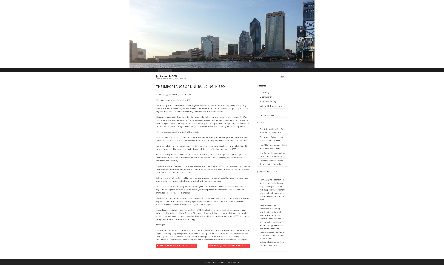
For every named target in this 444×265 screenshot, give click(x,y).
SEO (189, 95)
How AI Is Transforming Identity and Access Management (274, 147)
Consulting (264, 92)
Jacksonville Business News (271, 106)
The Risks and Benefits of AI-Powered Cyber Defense (272, 131)
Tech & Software (267, 115)
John (162, 95)
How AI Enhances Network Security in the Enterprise (271, 162)
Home (283, 77)
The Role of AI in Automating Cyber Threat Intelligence (272, 155)
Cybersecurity (266, 97)
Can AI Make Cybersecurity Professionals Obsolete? (271, 139)
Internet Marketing (268, 101)
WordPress (236, 262)
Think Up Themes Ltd (217, 262)
